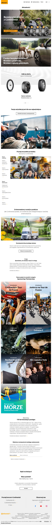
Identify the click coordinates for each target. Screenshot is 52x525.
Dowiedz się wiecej (14, 270)
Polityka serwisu (44, 514)
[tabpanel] (26, 462)
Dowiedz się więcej (25, 97)
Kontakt (46, 513)
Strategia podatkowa (33, 518)
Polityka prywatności (45, 518)
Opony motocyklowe (5, 168)
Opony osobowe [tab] (13, 455)
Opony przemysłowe (5, 197)
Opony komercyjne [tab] (24, 455)
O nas (10, 505)
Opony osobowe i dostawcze (17, 459)
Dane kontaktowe (21, 514)
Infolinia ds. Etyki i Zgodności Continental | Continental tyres (29, 513)
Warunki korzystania (33, 514)
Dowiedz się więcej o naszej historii (18, 435)
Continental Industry (10, 502)
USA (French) (8, 523)
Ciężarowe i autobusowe (5, 186)
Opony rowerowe (4, 174)
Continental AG (10, 500)
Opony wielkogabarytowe (6, 191)
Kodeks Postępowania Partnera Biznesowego (30, 517)
